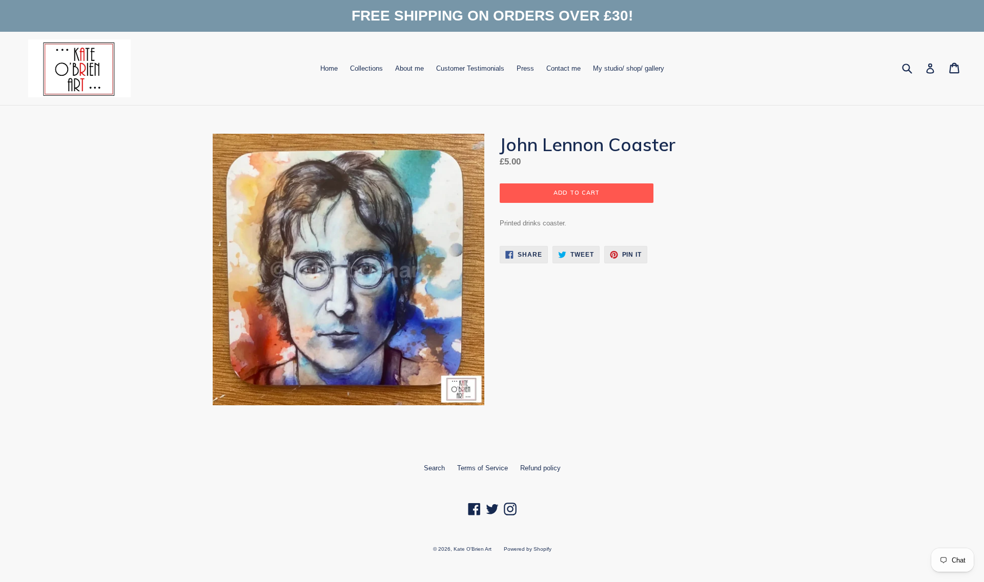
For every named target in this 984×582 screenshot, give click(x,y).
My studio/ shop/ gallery (628, 68)
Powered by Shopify (527, 549)
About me (409, 68)
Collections (366, 68)
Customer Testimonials (470, 68)
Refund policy (540, 468)
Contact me (563, 68)
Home (329, 68)
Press (525, 68)
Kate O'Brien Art (472, 549)
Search (434, 468)
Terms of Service (482, 468)
